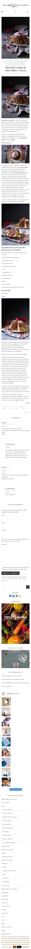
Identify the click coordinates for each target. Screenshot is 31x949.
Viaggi (3, 930)
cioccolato (4, 406)
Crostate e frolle (6, 813)
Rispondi (4, 426)
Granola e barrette (7, 839)
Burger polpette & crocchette (9, 799)
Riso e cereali (5, 885)
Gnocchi (4, 867)
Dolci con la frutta (6, 824)
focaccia (16, 406)
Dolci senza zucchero (7, 828)
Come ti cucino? (5, 802)
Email (3, 522)
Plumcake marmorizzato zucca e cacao (11, 676)
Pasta (3, 874)
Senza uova (21, 65)
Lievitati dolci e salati (7, 856)
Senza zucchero (6, 906)
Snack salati (4, 913)
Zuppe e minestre (6, 934)
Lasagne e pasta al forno (8, 870)
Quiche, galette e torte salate (9, 889)
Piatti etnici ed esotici (7, 860)
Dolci (4, 61)
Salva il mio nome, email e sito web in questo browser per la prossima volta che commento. (15, 540)
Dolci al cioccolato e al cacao (17, 61)
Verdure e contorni (6, 927)
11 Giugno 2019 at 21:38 (7, 424)
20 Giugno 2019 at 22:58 (10, 490)
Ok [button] (14, 947)
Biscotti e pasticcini (7, 809)
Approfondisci (25, 947)
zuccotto (23, 408)
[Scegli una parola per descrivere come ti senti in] (6, 752)
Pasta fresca (5, 878)
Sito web (4, 530)
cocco (10, 406)
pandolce (4, 408)
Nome (3, 515)
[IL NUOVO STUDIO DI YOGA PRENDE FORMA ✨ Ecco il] (6, 701)
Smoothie (4, 909)
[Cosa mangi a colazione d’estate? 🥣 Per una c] (6, 721)
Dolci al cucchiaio (6, 820)
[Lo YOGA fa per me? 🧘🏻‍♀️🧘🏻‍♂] (6, 711)
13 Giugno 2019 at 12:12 (10, 445)
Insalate (4, 853)
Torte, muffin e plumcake (8, 842)
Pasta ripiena (5, 881)
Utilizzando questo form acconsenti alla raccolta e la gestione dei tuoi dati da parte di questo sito (15, 568)
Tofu (3, 916)
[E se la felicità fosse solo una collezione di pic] (6, 742)
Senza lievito (5, 899)
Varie (3, 920)
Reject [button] (19, 947)
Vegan (3, 923)
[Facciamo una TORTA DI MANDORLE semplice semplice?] (6, 782)
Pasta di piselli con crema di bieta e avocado (13, 679)
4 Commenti (26, 412)
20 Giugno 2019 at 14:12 (7, 469)
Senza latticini (11, 65)
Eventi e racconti (6, 846)
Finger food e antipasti (7, 849)
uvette (17, 408)
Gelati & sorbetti (19, 63)
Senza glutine (5, 892)
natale (21, 406)
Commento (4, 544)
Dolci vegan (9, 63)
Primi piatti (4, 863)
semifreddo (11, 408)
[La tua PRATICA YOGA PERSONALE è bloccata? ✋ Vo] (6, 772)
